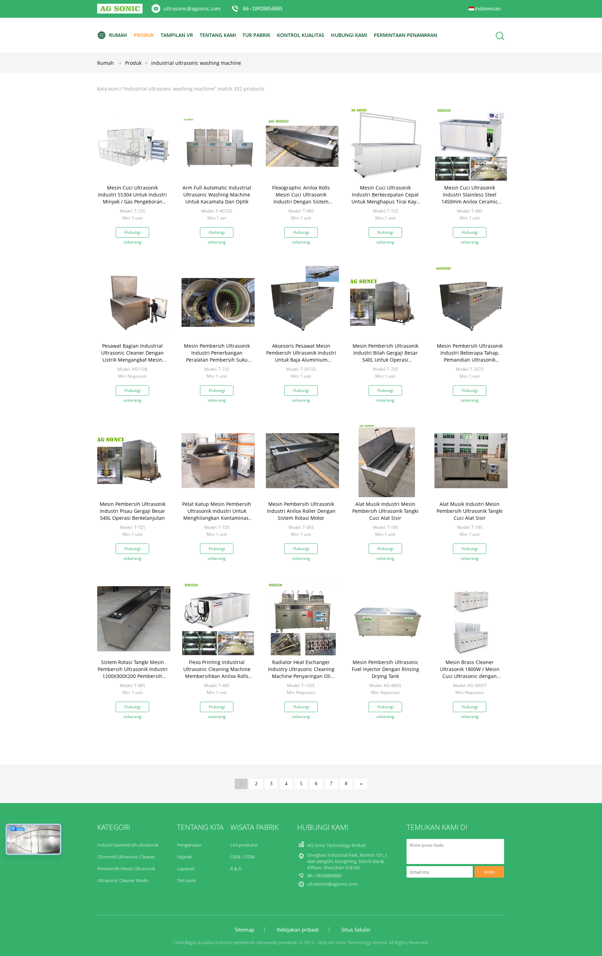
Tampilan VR (177, 35)
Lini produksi (243, 845)
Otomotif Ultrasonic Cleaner (126, 857)
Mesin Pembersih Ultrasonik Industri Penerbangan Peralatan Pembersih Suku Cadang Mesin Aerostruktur (217, 356)
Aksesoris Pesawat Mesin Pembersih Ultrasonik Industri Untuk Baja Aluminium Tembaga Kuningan (301, 356)
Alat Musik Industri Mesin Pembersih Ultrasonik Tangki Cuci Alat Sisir (385, 511)
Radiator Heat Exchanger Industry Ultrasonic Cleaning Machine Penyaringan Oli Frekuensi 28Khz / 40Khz (301, 672)
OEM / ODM (242, 857)
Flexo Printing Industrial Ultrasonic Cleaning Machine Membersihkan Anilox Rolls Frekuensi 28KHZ (216, 672)
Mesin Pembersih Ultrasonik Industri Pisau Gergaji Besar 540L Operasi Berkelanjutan (132, 511)
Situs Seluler (356, 929)
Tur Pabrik (256, 35)
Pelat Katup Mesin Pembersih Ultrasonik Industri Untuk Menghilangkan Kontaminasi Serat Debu (216, 514)
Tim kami (186, 880)
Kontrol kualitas (300, 35)
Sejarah (184, 857)
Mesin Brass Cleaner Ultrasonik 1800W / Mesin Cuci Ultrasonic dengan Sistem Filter (470, 672)
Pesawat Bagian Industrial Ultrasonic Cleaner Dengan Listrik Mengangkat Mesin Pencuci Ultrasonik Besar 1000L (132, 359)
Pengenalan (189, 845)
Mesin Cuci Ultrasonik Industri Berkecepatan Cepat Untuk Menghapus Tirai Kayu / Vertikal (385, 198)
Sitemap (244, 929)
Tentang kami (218, 35)
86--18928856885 (263, 9)
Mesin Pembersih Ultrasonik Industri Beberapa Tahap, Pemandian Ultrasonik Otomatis (470, 356)
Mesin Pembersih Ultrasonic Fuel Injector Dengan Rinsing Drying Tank (385, 669)
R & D (235, 868)
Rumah (118, 35)
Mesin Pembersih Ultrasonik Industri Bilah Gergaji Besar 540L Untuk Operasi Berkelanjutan (385, 356)
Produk (144, 35)
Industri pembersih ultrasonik (128, 845)
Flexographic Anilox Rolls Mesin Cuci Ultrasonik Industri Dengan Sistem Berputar (301, 198)
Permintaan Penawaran (405, 35)
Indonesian (488, 8)
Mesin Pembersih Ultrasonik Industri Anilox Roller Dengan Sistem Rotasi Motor (301, 511)
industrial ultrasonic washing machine (196, 63)
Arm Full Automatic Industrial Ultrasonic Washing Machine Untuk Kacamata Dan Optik (217, 194)
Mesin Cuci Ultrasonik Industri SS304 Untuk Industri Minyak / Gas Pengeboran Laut (132, 198)
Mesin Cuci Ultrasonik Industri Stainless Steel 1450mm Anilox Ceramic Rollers (469, 198)
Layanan (186, 868)
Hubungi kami (349, 35)
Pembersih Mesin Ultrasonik (126, 868)
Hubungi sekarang (132, 233)
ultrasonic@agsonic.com (192, 8)
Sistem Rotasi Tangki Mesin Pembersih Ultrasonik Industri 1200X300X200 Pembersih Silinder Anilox (133, 672)
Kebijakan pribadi (298, 929)
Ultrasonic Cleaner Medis (122, 880)
